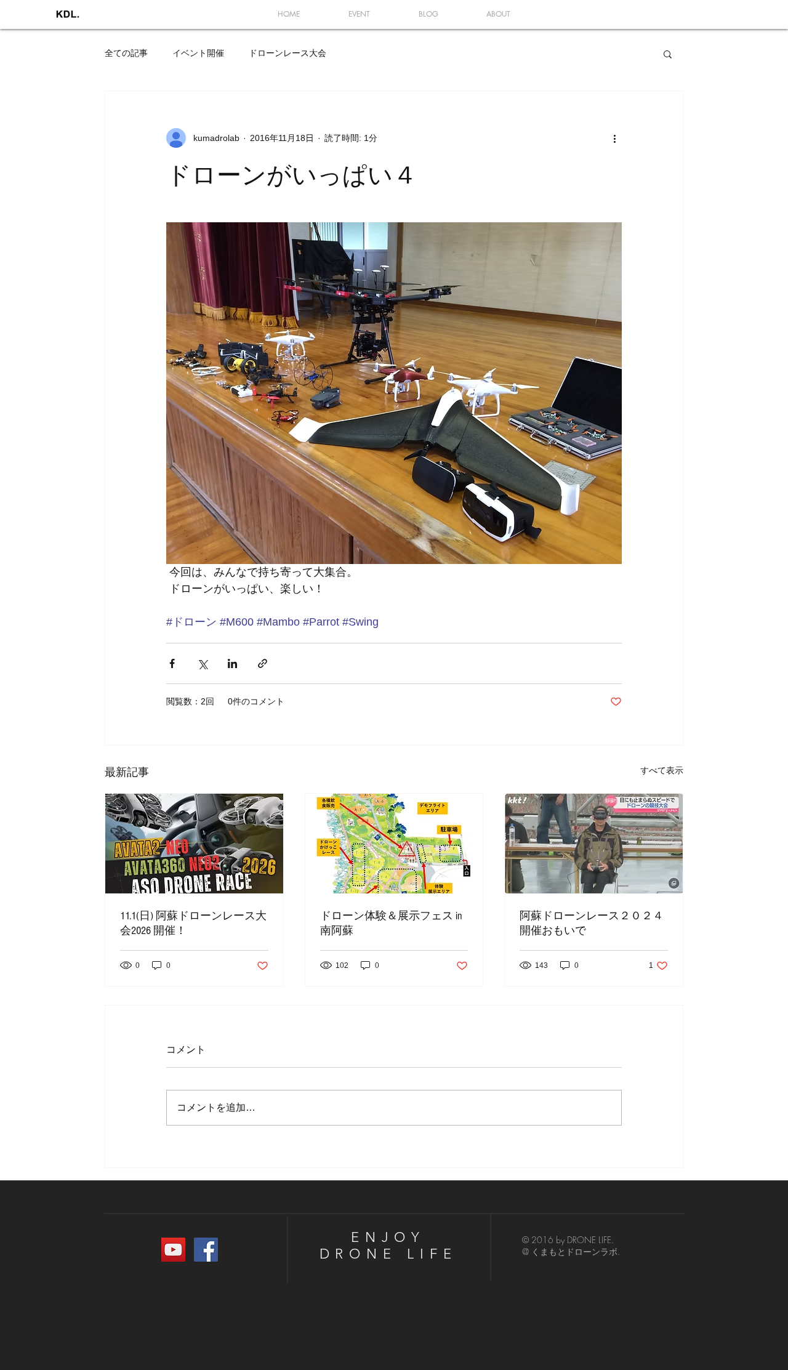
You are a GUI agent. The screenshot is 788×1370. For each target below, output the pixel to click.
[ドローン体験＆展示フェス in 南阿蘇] (394, 843)
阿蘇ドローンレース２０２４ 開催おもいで (592, 923)
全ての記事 (126, 53)
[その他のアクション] (614, 138)
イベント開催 (198, 53)
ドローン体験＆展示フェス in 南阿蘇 (391, 923)
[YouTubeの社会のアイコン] (173, 1250)
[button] (667, 53)
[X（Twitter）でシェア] (202, 663)
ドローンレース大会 (287, 53)
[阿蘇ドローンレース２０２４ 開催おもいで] (594, 843)
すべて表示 (661, 770)
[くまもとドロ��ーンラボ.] (206, 1250)
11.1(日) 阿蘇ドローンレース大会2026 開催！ (193, 923)
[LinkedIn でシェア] (232, 663)
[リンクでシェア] (262, 663)
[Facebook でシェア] (172, 663)
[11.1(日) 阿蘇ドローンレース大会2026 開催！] (194, 843)
